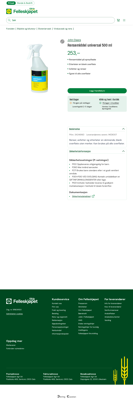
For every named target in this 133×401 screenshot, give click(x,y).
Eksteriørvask (44, 28)
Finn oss (55, 307)
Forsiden (10, 28)
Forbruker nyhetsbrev (15, 348)
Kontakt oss (57, 303)
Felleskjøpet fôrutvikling (88, 333)
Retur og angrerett (59, 317)
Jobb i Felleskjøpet (86, 317)
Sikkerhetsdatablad (81, 196)
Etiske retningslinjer (86, 323)
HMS (80, 320)
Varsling (108, 320)
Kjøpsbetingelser (59, 323)
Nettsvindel (56, 330)
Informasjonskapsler (60, 334)
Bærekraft (82, 313)
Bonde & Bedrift (24, 3)
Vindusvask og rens (63, 28)
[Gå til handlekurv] (118, 20)
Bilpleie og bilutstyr (26, 28)
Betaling (55, 313)
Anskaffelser (110, 313)
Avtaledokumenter (112, 317)
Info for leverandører (113, 303)
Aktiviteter (82, 307)
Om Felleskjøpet (85, 310)
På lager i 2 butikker (111, 103)
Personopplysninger (60, 327)
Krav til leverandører (113, 307)
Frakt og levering (59, 310)
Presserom (82, 303)
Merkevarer (11, 345)
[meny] (124, 20)
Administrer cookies (14, 314)
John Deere (74, 39)
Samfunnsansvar (111, 310)
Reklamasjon (57, 320)
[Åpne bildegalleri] (62, 41)
